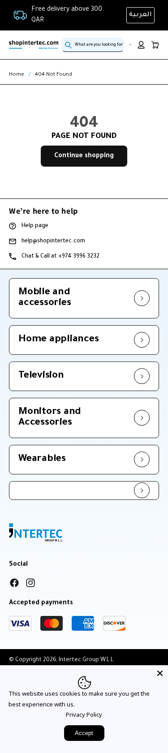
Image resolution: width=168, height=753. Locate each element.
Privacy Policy (84, 714)
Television (41, 376)
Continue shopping (84, 156)
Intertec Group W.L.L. (87, 660)
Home (16, 75)
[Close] (159, 673)
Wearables (42, 459)
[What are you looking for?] (68, 45)
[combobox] (93, 45)
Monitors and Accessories (49, 418)
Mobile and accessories (44, 298)
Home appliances (58, 340)
